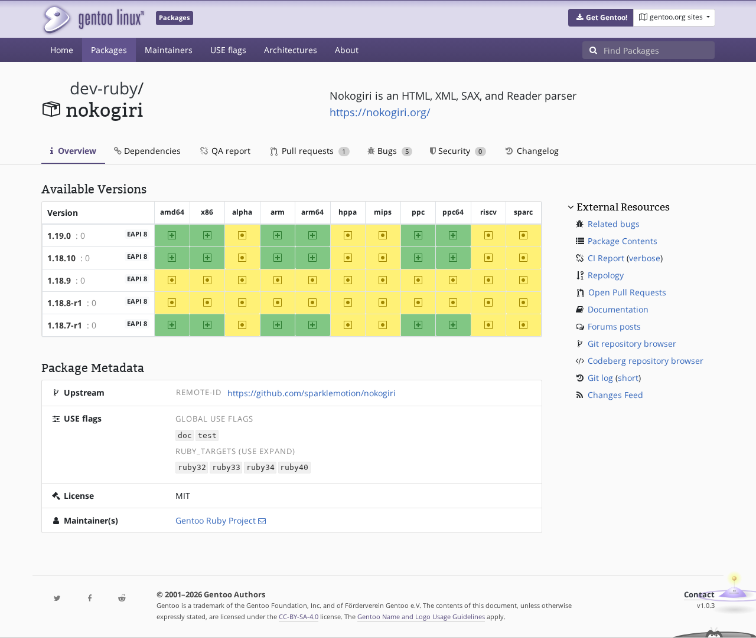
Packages (109, 49)
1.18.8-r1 (64, 302)
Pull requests (312, 150)
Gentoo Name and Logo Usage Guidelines (421, 616)
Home (61, 49)
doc (185, 435)
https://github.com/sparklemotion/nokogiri (311, 393)
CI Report (606, 258)
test (207, 435)
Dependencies (151, 150)
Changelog (536, 150)
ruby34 (260, 467)
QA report (229, 150)
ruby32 (192, 467)
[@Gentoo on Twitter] (57, 599)
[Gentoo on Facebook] (89, 599)
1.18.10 (61, 258)
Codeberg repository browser (645, 360)
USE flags (228, 49)
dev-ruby (104, 88)
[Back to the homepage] (93, 19)
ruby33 (226, 467)
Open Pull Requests (627, 292)
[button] (601, 18)
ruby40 (294, 467)
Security (459, 150)
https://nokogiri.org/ (380, 112)
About (347, 49)
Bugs (392, 150)
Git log (600, 377)
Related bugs (614, 223)
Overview (76, 150)
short (628, 377)
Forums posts (614, 326)
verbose (644, 258)
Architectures (290, 49)
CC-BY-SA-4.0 (298, 616)
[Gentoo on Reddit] (122, 599)
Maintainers (169, 49)
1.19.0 (59, 235)
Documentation (618, 309)
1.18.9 (59, 280)
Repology (606, 275)
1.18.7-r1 (64, 325)
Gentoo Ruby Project (215, 520)
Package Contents (622, 240)
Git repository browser (632, 343)
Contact (699, 595)
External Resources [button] (623, 207)
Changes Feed (615, 394)
